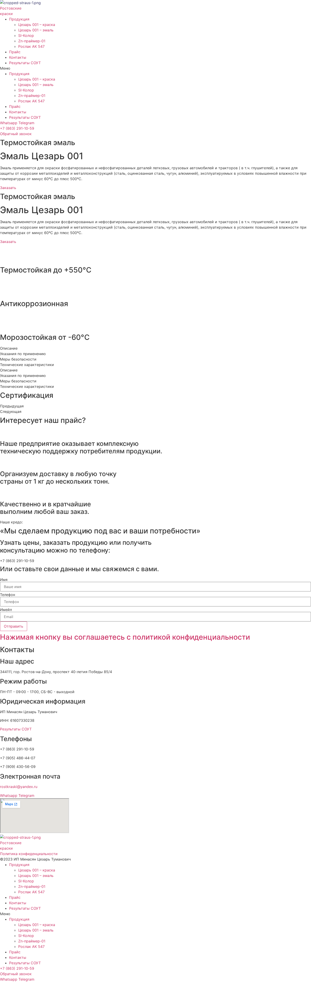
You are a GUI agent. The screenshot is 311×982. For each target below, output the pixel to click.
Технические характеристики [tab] (27, 364)
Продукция (19, 19)
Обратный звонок (16, 133)
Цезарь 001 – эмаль (36, 30)
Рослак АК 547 (31, 46)
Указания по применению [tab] (23, 353)
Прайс (14, 52)
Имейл (6, 609)
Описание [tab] (9, 348)
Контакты (17, 57)
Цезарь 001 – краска (36, 24)
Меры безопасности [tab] (18, 359)
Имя (4, 579)
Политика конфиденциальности (29, 853)
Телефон (7, 594)
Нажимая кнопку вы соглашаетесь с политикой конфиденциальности (125, 637)
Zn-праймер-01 (31, 41)
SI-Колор (26, 35)
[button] (155, 68)
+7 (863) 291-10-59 (17, 128)
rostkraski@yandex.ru (18, 786)
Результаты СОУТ (25, 63)
